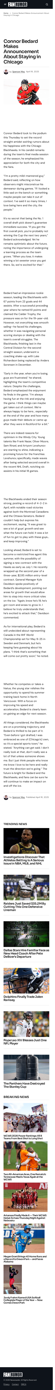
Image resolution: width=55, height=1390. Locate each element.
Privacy (7, 1384)
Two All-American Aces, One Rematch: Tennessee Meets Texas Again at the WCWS (25, 1177)
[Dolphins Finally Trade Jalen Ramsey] (26, 981)
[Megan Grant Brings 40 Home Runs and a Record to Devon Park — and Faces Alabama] (25, 1238)
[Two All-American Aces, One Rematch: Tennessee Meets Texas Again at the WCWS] (26, 1156)
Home (6, 13)
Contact (15, 1384)
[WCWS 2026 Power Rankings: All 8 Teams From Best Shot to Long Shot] (26, 1117)
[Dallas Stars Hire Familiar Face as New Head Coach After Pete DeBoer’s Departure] (26, 934)
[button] (5, 4)
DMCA (23, 1384)
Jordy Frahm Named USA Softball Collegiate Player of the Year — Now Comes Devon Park (23, 1300)
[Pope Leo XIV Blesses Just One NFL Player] (26, 1024)
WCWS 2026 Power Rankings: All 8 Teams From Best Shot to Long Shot (23, 1137)
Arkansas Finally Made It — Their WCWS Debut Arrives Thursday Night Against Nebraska (25, 1218)
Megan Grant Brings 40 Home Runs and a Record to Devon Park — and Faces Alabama (25, 1259)
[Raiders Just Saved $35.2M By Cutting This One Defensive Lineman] (26, 887)
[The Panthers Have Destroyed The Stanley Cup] (26, 1067)
